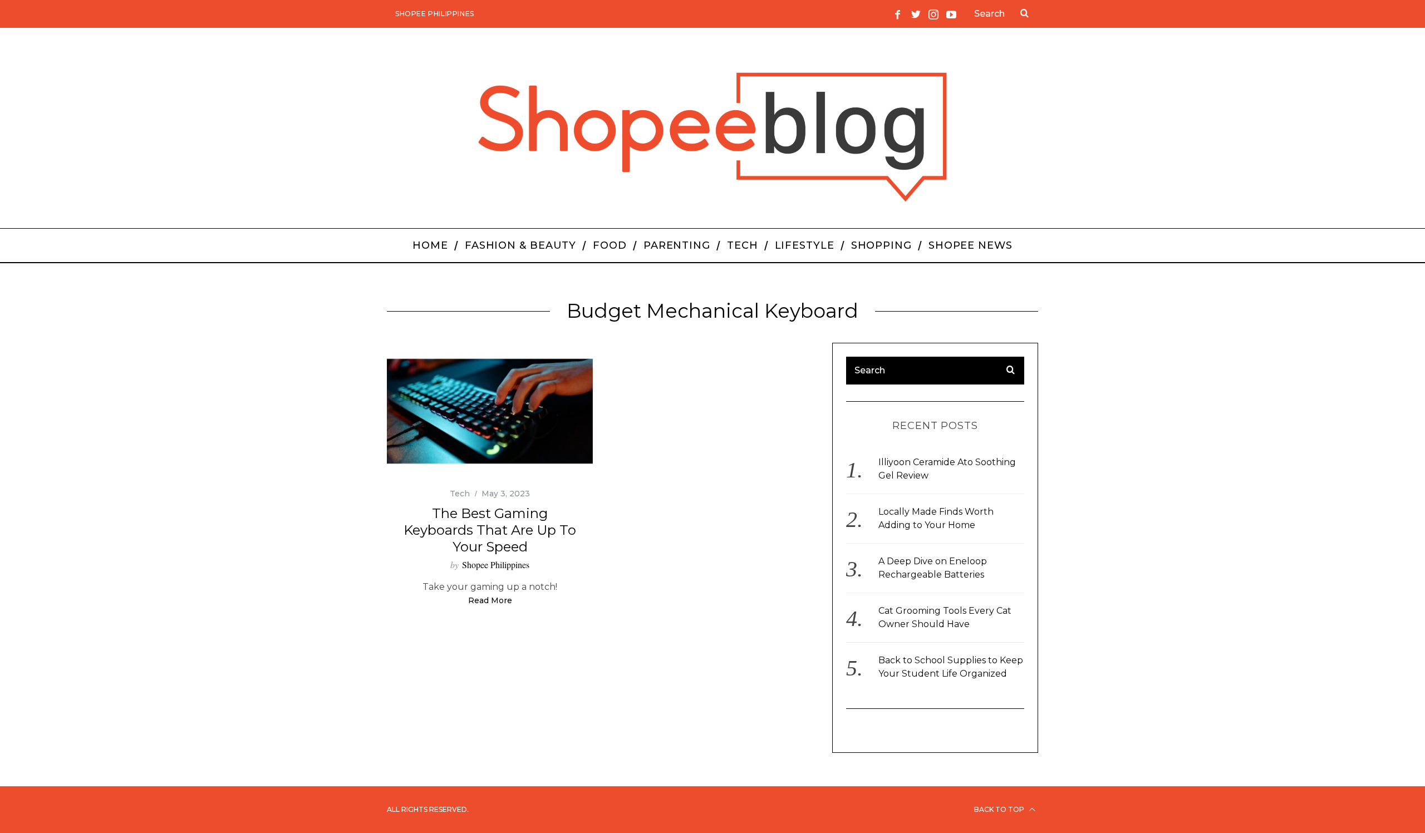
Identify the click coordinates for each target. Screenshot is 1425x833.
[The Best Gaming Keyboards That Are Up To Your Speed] (490, 411)
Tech (460, 494)
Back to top (1000, 809)
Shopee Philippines (434, 13)
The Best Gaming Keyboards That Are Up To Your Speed (490, 530)
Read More (490, 601)
